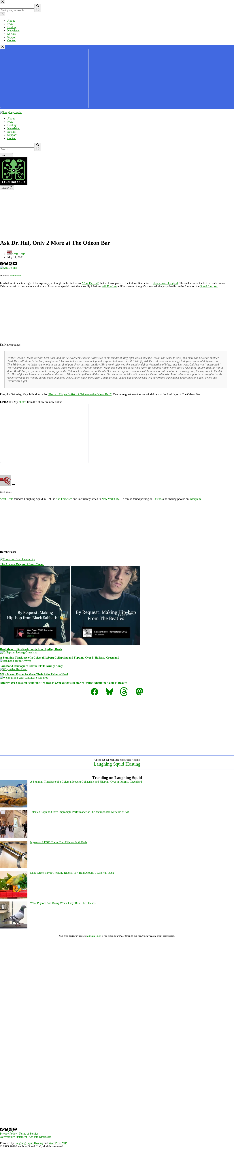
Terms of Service (28, 1133)
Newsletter (13, 128)
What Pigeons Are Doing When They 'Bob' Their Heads (62, 903)
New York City (110, 498)
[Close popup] (2, 47)
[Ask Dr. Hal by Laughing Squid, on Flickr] (8, 267)
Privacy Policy (8, 1133)
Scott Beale (15, 275)
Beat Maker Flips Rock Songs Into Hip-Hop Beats (31, 649)
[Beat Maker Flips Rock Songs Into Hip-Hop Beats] (70, 644)
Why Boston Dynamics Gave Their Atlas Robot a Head (34, 674)
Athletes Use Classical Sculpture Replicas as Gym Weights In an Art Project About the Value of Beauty (63, 682)
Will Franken (109, 286)
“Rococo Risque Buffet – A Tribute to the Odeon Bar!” (80, 394)
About (11, 118)
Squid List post (209, 286)
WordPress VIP (58, 1143)
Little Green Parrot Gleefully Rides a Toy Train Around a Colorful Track (72, 872)
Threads (158, 498)
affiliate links (94, 935)
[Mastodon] (15, 1130)
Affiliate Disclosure (40, 1136)
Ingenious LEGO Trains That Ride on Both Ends (58, 842)
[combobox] (17, 149)
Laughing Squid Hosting (117, 764)
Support (11, 134)
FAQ (10, 121)
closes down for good (165, 283)
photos (22, 402)
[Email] (15, 264)
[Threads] (11, 264)
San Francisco (64, 498)
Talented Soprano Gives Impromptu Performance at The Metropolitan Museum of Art (79, 811)
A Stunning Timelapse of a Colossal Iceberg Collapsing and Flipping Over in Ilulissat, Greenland (59, 657)
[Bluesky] (6, 264)
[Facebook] (2, 264)
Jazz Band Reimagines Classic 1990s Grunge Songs (31, 666)
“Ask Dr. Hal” (90, 283)
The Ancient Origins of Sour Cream (22, 564)
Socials (11, 131)
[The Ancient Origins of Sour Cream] (17, 559)
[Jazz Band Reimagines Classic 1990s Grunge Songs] (15, 660)
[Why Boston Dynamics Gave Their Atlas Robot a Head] (13, 669)
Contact (11, 138)
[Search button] (38, 147)
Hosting (11, 125)
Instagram (195, 498)
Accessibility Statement (13, 1136)
